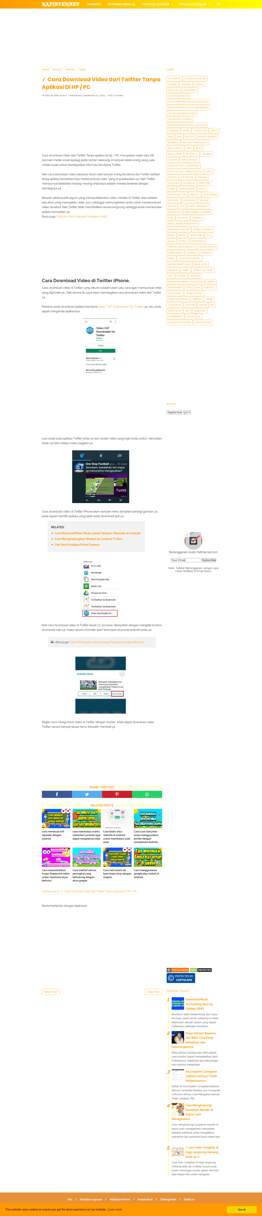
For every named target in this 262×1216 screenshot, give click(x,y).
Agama (199, 84)
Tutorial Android (121, 4)
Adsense (186, 84)
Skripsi (211, 281)
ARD (170, 136)
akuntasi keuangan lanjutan (187, 125)
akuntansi (189, 90)
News (182, 235)
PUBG (171, 258)
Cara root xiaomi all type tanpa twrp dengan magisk (117, 874)
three (209, 299)
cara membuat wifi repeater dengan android (53, 835)
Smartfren (175, 287)
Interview (189, 200)
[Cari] (218, 4)
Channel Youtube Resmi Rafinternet (74, 39)
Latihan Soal (174, 30)
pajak (171, 241)
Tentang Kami (168, 1199)
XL (199, 316)
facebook (189, 183)
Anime (186, 130)
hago (202, 188)
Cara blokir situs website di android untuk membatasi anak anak (116, 837)
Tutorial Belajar (155, 4)
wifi (187, 310)
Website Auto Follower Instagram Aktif (81, 216)
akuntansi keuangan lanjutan (188, 101)
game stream (187, 188)
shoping (195, 276)
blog (199, 148)
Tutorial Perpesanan (137, 21)
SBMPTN (173, 270)
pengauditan (207, 246)
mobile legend (202, 229)
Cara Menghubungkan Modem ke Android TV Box (88, 539)
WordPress (175, 316)
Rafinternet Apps (179, 264)
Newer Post (51, 991)
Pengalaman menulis (181, 246)
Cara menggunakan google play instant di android (146, 874)
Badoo (189, 136)
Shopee (181, 276)
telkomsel (175, 293)
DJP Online (187, 177)
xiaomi (190, 316)
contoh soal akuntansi (183, 165)
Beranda (94, 4)
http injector (177, 194)
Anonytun (200, 130)
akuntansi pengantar (182, 113)
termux (197, 299)
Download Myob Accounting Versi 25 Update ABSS (199, 1004)
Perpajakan (175, 252)
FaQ (70, 1199)
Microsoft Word (178, 229)
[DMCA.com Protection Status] (201, 971)
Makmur (197, 217)
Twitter (190, 305)
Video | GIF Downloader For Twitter (121, 306)
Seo (170, 276)
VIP (212, 305)
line (170, 217)
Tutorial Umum (176, 21)
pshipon (192, 252)
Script (185, 270)
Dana (209, 171)
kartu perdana (198, 206)
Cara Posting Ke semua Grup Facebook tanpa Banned (106, 642)
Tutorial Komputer (171, 13)
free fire (204, 183)
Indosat (195, 194)
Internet (173, 200)
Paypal (183, 241)
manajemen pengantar (182, 223)
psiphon (206, 252)
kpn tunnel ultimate (198, 212)
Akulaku (173, 90)
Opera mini (195, 235)
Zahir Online (203, 322)
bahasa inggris (207, 136)
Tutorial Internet (135, 13)
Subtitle (209, 287)
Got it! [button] (242, 1209)
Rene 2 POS (200, 264)
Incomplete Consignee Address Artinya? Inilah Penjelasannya (201, 1076)
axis (179, 136)
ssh (197, 287)
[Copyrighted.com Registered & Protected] (178, 971)
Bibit (189, 148)
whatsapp (174, 310)
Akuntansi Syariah (180, 119)
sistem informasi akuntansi (185, 281)
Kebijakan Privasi (120, 1199)
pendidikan (198, 241)
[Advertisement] (102, 126)
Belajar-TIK (175, 148)
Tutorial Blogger (193, 4)
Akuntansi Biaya (178, 96)
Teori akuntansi (178, 299)
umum (202, 305)
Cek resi (206, 154)
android (173, 130)
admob (172, 84)
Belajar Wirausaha (195, 142)
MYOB (171, 235)
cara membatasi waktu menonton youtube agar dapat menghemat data (87, 835)
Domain (202, 177)
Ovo (208, 235)
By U (195, 154)
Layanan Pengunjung (127, 39)
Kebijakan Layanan (91, 1199)
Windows (200, 310)
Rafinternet (60, 4)
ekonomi (173, 183)
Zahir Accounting (179, 322)
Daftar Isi (189, 1199)
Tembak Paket (194, 293)
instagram (210, 194)
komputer (174, 212)
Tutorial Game (99, 13)
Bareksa (173, 142)
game (171, 188)
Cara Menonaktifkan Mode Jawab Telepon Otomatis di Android (97, 533)
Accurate (174, 78)
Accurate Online (195, 78)
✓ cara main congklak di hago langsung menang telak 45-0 (202, 1152)
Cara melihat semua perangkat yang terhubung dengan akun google (84, 875)
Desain (172, 177)
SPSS (189, 287)
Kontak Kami (145, 1199)
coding (172, 159)
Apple (214, 130)
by (187, 154)
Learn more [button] (115, 1209)
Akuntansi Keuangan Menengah (188, 107)
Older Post (153, 991)
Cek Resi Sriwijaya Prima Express (77, 544)
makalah (183, 217)
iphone (204, 200)
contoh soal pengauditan (185, 171)
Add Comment (115, 95)
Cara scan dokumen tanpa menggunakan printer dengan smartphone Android (146, 837)
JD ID (182, 206)
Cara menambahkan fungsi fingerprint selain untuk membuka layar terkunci (56, 875)
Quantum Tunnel (189, 258)
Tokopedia (174, 305)
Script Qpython (203, 270)
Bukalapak (175, 154)
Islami (172, 206)
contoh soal (189, 159)
